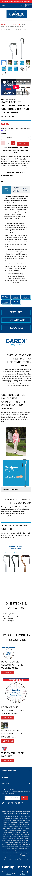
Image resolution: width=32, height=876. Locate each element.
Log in (21, 5)
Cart (29, 5)
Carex (24, 874)
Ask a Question (9, 614)
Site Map (8, 874)
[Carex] (16, 14)
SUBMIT (24, 797)
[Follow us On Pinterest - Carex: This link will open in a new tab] (12, 803)
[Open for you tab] (30, 436)
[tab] (6, 190)
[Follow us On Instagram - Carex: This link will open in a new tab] (9, 803)
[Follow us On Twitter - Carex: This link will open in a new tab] (3, 803)
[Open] (28, 872)
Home (3, 24)
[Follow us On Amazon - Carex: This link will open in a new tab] (22, 803)
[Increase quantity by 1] (13, 143)
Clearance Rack (13, 24)
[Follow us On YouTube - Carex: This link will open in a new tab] (16, 803)
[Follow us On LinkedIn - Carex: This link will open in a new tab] (19, 803)
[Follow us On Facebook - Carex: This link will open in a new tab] (6, 803)
